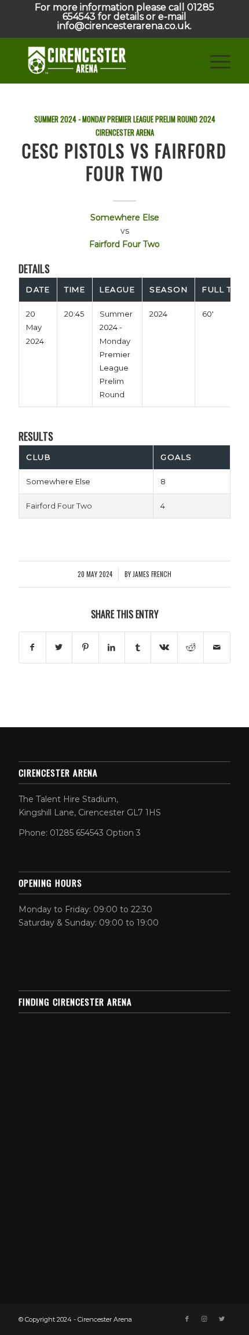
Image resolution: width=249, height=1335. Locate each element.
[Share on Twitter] (59, 647)
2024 (207, 119)
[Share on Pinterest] (85, 647)
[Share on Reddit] (190, 647)
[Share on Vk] (164, 647)
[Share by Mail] (216, 647)
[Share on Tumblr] (138, 647)
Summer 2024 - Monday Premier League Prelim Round (115, 119)
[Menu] (214, 60)
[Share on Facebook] (32, 647)
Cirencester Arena (125, 132)
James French (152, 574)
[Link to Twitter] (221, 1318)
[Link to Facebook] (187, 1318)
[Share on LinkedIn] (111, 647)
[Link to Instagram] (204, 1318)
